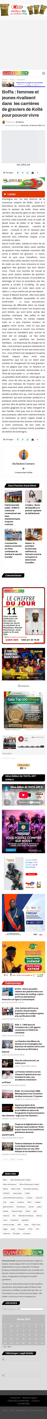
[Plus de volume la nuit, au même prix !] (7, 1063)
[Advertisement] (23, 44)
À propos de (15, 1398)
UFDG (30, 1229)
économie (26, 1234)
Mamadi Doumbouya (26, 1216)
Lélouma (6, 1216)
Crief (4, 1202)
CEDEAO (6, 1193)
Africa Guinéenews (9, 1184)
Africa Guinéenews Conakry (29, 1184)
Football (37, 1202)
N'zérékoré (14, 1220)
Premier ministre (8, 1225)
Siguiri (5, 1229)
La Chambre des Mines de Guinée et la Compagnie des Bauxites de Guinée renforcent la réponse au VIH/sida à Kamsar (23, 1046)
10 (17, 1335)
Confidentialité (23, 1404)
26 (30, 1343)
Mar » (10, 1347)
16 (11, 1339)
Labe (35, 1211)
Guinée (31, 1207)
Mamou (39, 1216)
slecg (13, 1229)
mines (5, 1220)
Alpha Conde (15, 1189)
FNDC (29, 1202)
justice (39, 1207)
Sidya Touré (36, 1225)
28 (42, 1343)
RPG (19, 1225)
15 (5, 1339)
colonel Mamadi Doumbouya (13, 1198)
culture (12, 1202)
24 (17, 1343)
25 (24, 1343)
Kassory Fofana (17, 1211)
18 (24, 1339)
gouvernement (8, 1207)
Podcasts (13, 758)
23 (11, 1343)
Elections (21, 1202)
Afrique (5, 1189)
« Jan (4, 1347)
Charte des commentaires (18, 1401)
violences (6, 1234)
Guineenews (20, 1207)
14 (42, 1335)
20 (36, 1339)
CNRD (27, 1193)
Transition (21, 1229)
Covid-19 (39, 1198)
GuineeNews (6, 758)
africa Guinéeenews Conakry (20, 1180)
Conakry (29, 1198)
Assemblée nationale (30, 1189)
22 (5, 1343)
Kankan (5, 1211)
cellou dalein (17, 1193)
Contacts (35, 1401)
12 (30, 1335)
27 (36, 1343)
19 (30, 1339)
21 (42, 1339)
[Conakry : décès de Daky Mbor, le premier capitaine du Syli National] (33, 496)
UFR (37, 1229)
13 (36, 1335)
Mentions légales (29, 1398)
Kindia (28, 1211)
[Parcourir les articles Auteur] (23, 454)
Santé (26, 1225)
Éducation (16, 1234)
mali (13, 1216)
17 (17, 1339)
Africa (5, 1180)
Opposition (25, 1220)
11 (23, 1335)
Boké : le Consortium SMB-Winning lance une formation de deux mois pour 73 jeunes (28, 1093)
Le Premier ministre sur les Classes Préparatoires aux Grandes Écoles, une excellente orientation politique (21, 1077)
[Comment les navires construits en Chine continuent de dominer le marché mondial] (13, 534)
